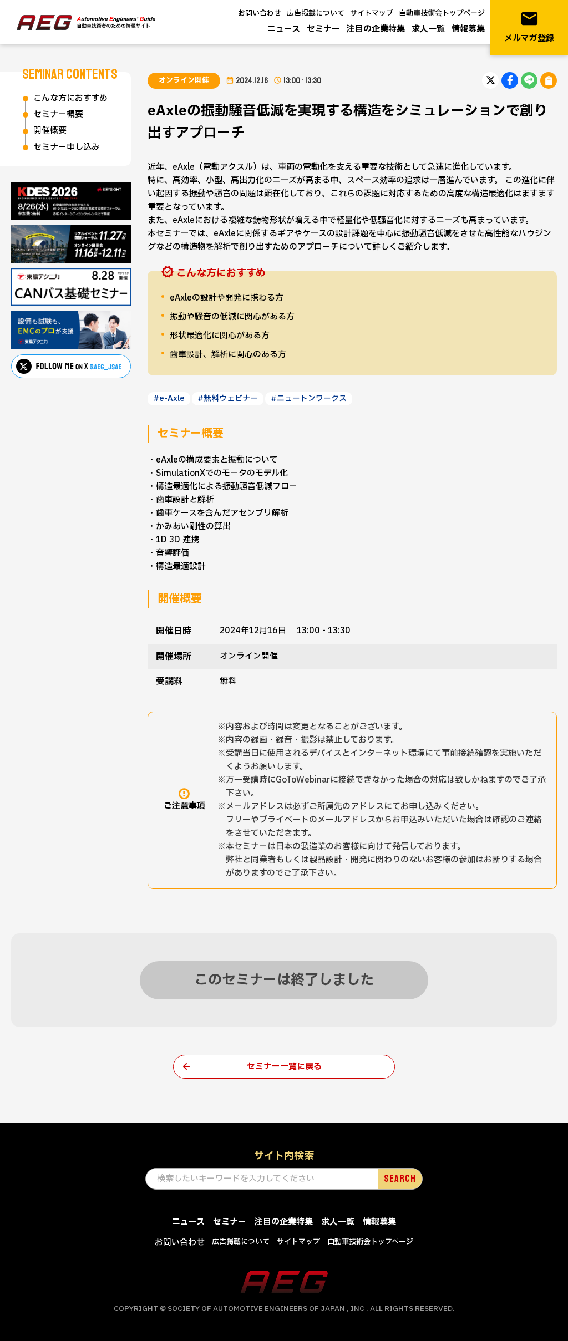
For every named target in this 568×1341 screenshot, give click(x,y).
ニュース (283, 29)
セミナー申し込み (66, 147)
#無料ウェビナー (227, 398)
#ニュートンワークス (309, 398)
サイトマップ (371, 13)
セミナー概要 (58, 114)
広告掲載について (315, 13)
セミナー (323, 29)
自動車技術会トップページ (442, 13)
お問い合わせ (259, 13)
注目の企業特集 (376, 29)
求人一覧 (428, 29)
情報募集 (468, 29)
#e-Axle (169, 398)
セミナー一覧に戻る (284, 1066)
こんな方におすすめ (70, 98)
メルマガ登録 (529, 27)
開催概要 (50, 130)
